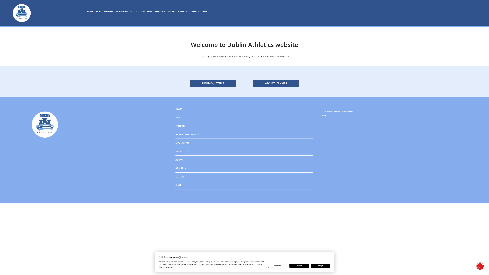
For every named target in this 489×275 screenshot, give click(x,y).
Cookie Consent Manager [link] (167, 257)
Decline (299, 266)
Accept (320, 266)
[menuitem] (90, 11)
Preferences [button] (169, 267)
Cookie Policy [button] (221, 264)
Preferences (278, 266)
